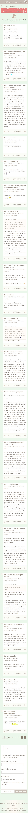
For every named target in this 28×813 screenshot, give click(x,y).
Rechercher (8, 11)
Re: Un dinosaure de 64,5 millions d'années (15, 53)
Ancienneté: (5, 776)
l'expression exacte (18, 755)
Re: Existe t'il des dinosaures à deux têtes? (14, 266)
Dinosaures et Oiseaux (17, 56)
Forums (6, 6)
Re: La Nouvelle (10, 656)
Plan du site (18, 2)
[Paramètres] (25, 11)
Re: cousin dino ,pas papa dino (13, 393)
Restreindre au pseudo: (9, 762)
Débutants (14, 269)
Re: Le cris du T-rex (11, 484)
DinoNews (8, 2)
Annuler (7, 792)
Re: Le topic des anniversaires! (10, 713)
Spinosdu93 (7, 30)
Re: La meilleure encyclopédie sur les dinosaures (15, 186)
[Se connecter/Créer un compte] (25, 3)
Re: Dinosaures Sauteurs (13, 352)
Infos (20, 11)
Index (7, 9)
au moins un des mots (10, 757)
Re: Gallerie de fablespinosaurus (10, 27)
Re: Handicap (9, 295)
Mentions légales (14, 810)
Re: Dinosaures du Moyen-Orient (14, 576)
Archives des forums (16, 715)
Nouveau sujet (20, 9)
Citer (7, 45)
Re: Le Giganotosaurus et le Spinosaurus (14, 443)
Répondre (17, 45)
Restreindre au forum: (8, 769)
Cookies (23, 810)
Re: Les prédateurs (11, 138)
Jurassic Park (14, 658)
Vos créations (15, 30)
